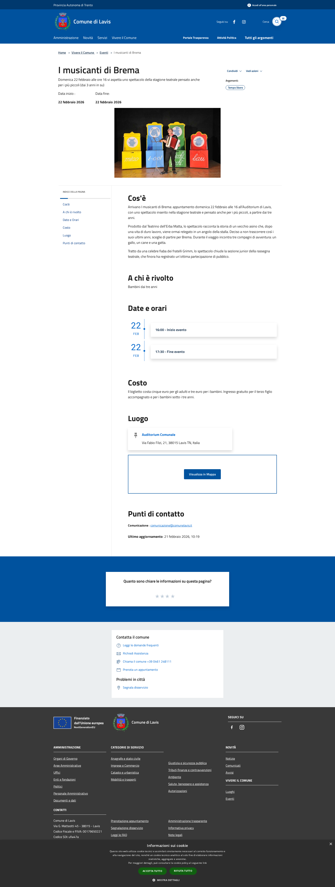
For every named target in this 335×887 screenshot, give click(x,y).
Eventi (104, 52)
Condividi (232, 71)
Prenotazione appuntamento (130, 821)
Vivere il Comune (83, 52)
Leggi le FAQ (119, 835)
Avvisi (230, 772)
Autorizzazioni (177, 791)
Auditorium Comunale (158, 434)
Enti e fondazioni (65, 779)
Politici (58, 786)
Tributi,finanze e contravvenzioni (190, 770)
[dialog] (167, 863)
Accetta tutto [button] (152, 871)
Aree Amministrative (67, 765)
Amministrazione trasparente (187, 821)
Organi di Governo (65, 758)
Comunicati (233, 765)
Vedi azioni (252, 71)
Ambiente (174, 777)
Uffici (57, 772)
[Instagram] (242, 21)
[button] (167, 880)
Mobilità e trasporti (123, 779)
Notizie (230, 758)
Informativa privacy (181, 828)
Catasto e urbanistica (125, 772)
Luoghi (230, 791)
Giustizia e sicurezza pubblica (187, 763)
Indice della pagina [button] (74, 192)
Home (62, 52)
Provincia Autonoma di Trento (73, 5)
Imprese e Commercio (125, 765)
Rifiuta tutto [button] (183, 870)
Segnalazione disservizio (127, 828)
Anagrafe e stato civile (125, 758)
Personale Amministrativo (71, 793)
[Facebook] (233, 21)
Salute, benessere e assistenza (188, 784)
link (205, 863)
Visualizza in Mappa (202, 474)
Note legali (175, 835)
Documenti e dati (65, 800)
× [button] (330, 844)
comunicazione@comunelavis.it (171, 525)
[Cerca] (276, 21)
